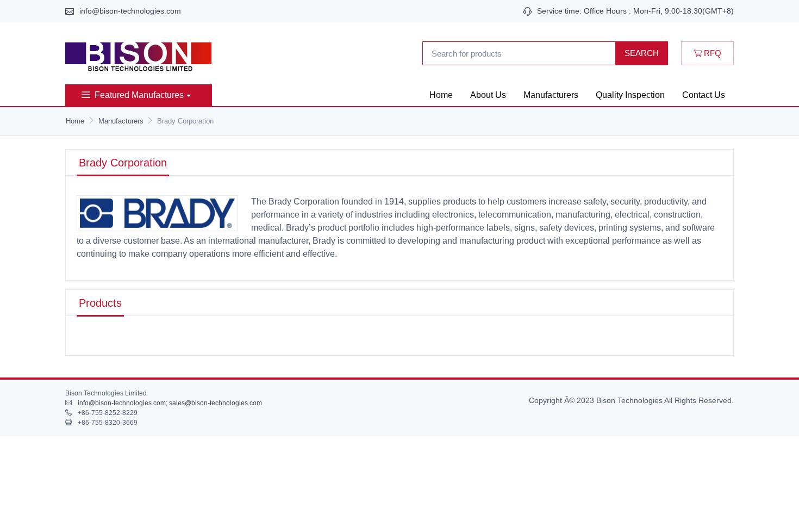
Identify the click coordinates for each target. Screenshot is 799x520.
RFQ (711, 53)
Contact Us (703, 95)
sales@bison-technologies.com (215, 403)
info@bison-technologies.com (130, 11)
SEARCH (642, 53)
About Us (488, 95)
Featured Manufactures (139, 95)
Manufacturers (550, 95)
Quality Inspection (630, 95)
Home (441, 95)
